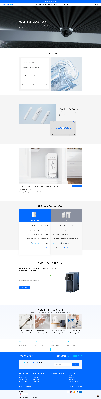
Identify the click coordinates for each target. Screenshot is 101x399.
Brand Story (71, 375)
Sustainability (72, 379)
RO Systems (22, 375)
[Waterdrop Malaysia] (8, 4)
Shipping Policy (36, 377)
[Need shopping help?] (98, 396)
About (68, 4)
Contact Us (35, 383)
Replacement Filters (23, 381)
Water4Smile (72, 377)
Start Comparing (24, 287)
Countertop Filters (23, 379)
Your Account (36, 381)
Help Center (35, 375)
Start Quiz (58, 333)
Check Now (26, 333)
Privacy (20, 386)
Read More (42, 333)
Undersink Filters (23, 377)
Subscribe (75, 364)
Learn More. (74, 333)
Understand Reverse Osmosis (75, 383)
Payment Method (37, 379)
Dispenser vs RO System (74, 381)
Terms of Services (27, 386)
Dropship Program (54, 375)
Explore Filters (77, 186)
